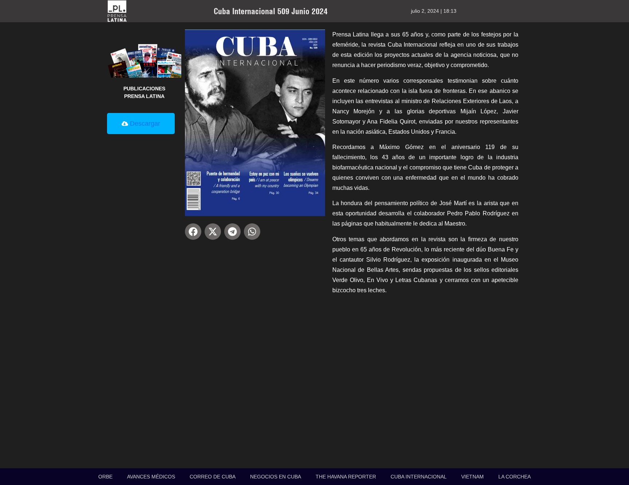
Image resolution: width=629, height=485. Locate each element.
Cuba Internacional (419, 477)
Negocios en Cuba (275, 477)
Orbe (105, 477)
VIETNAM (472, 477)
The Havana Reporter (346, 477)
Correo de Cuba (213, 477)
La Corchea (514, 477)
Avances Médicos (151, 477)
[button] (193, 231)
